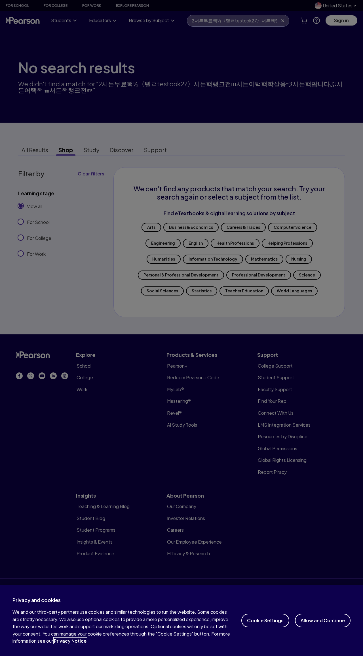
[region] (181, 620)
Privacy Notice (70, 641)
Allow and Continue (323, 620)
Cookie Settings (265, 620)
